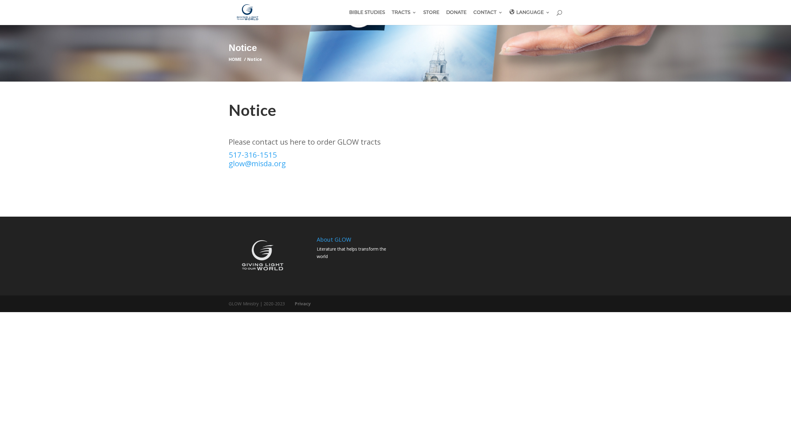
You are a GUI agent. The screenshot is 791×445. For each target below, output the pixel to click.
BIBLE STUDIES (367, 12)
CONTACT (485, 12)
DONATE (456, 12)
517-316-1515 (253, 155)
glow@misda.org (257, 163)
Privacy (303, 304)
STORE (431, 12)
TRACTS (401, 12)
